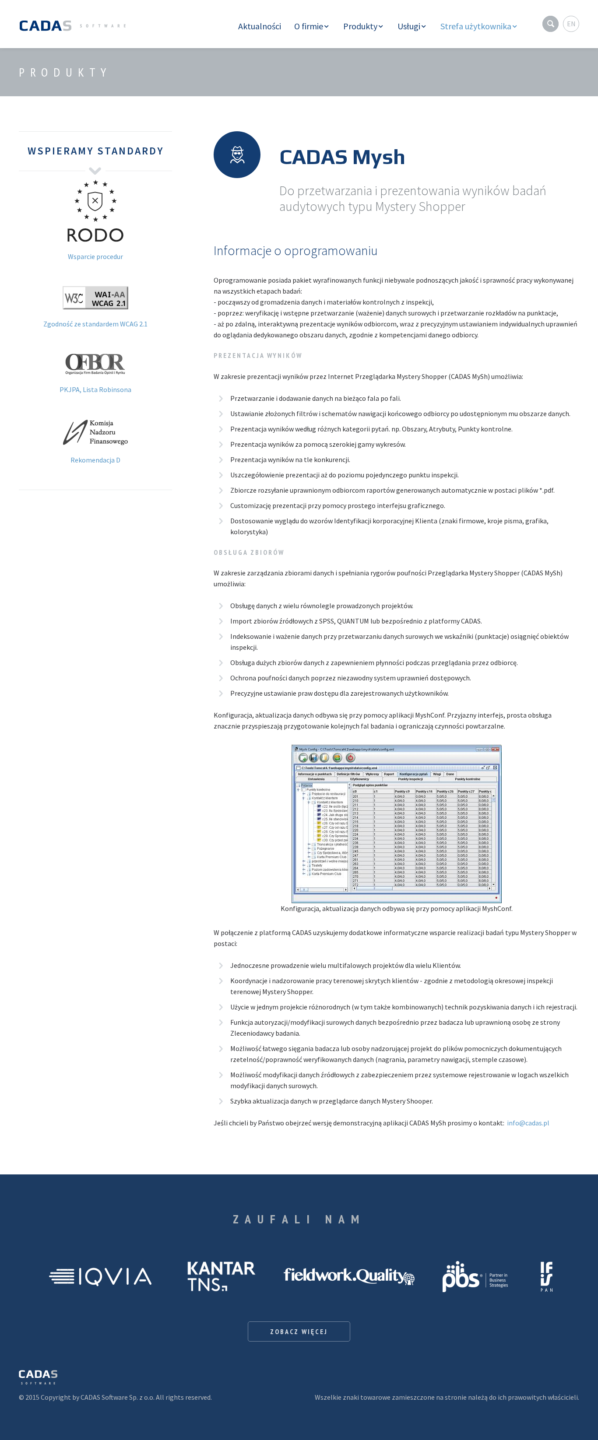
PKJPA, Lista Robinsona (95, 389)
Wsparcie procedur (95, 256)
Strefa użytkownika (475, 26)
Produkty (360, 26)
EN (571, 23)
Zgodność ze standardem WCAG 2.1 (95, 323)
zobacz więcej (299, 1331)
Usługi (408, 26)
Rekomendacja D (95, 459)
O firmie (308, 26)
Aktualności (259, 26)
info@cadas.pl (528, 1122)
